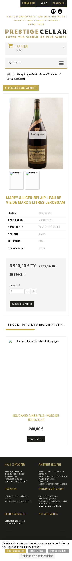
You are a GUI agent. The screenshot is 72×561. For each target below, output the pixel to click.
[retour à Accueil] (8, 74)
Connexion (28, 3)
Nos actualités (48, 514)
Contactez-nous (36, 24)
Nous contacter (15, 464)
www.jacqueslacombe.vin (50, 506)
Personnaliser (58, 551)
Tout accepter (15, 551)
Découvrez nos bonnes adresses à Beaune (15, 522)
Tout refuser (37, 551)
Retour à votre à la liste (22, 87)
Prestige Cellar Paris (23, 21)
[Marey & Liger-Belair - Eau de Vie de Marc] (16, 180)
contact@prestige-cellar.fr (16, 481)
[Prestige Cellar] (36, 33)
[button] (7, 391)
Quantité (15, 285)
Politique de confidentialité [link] (37, 556)
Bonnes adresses (15, 514)
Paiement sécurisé (50, 464)
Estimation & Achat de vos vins (21, 17)
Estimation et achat (51, 489)
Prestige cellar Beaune (47, 21)
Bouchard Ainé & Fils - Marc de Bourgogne (36, 418)
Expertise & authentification (51, 17)
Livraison (11, 489)
